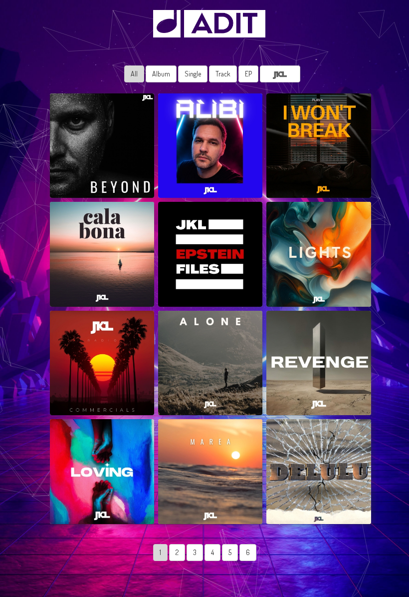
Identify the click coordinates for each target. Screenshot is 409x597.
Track (222, 73)
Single (193, 73)
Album (161, 73)
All (134, 73)
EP (248, 73)
